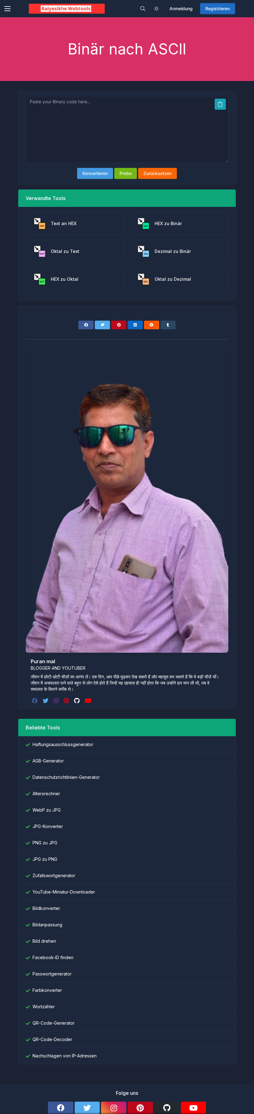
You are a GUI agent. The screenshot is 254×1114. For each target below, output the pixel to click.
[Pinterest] (118, 325)
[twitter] (46, 700)
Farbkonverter (47, 990)
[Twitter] (102, 325)
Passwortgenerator (52, 973)
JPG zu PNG (45, 859)
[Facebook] (86, 325)
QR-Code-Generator (54, 1023)
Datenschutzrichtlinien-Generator (66, 777)
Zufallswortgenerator (54, 875)
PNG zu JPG (45, 842)
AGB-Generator (48, 760)
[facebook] (35, 700)
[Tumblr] (168, 325)
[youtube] (88, 700)
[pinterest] (67, 700)
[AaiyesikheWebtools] (67, 8)
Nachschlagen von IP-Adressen (65, 1055)
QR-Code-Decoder (52, 1039)
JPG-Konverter (48, 826)
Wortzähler (44, 1006)
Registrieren (217, 8)
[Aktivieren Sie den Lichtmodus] (156, 8)
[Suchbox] (142, 8)
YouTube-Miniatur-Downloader (64, 891)
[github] (77, 700)
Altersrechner (46, 793)
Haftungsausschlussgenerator (63, 744)
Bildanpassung (47, 924)
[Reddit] (151, 325)
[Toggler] (7, 9)
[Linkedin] (135, 325)
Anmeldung (181, 8)
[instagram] (56, 700)
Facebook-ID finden (53, 957)
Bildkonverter (46, 908)
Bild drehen (44, 941)
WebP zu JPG (47, 810)
